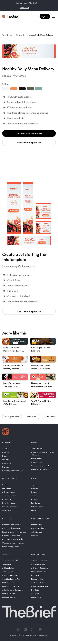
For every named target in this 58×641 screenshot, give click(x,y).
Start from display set (29, 142)
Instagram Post (12, 416)
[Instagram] (32, 629)
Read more (24, 7)
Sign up (44, 16)
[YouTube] (40, 629)
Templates (7, 35)
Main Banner (50, 416)
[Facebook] (18, 629)
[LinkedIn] (25, 629)
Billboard (20, 35)
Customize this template (29, 133)
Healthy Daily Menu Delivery (40, 35)
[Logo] (5, 432)
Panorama (31, 416)
